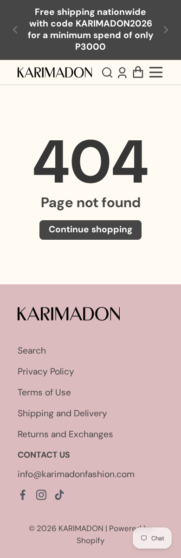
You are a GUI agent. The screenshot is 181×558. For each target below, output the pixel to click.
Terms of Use (44, 392)
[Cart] (138, 72)
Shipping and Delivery (62, 413)
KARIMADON (80, 528)
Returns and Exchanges (65, 434)
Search (32, 350)
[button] (108, 72)
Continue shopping (90, 229)
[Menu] (156, 72)
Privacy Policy (46, 371)
